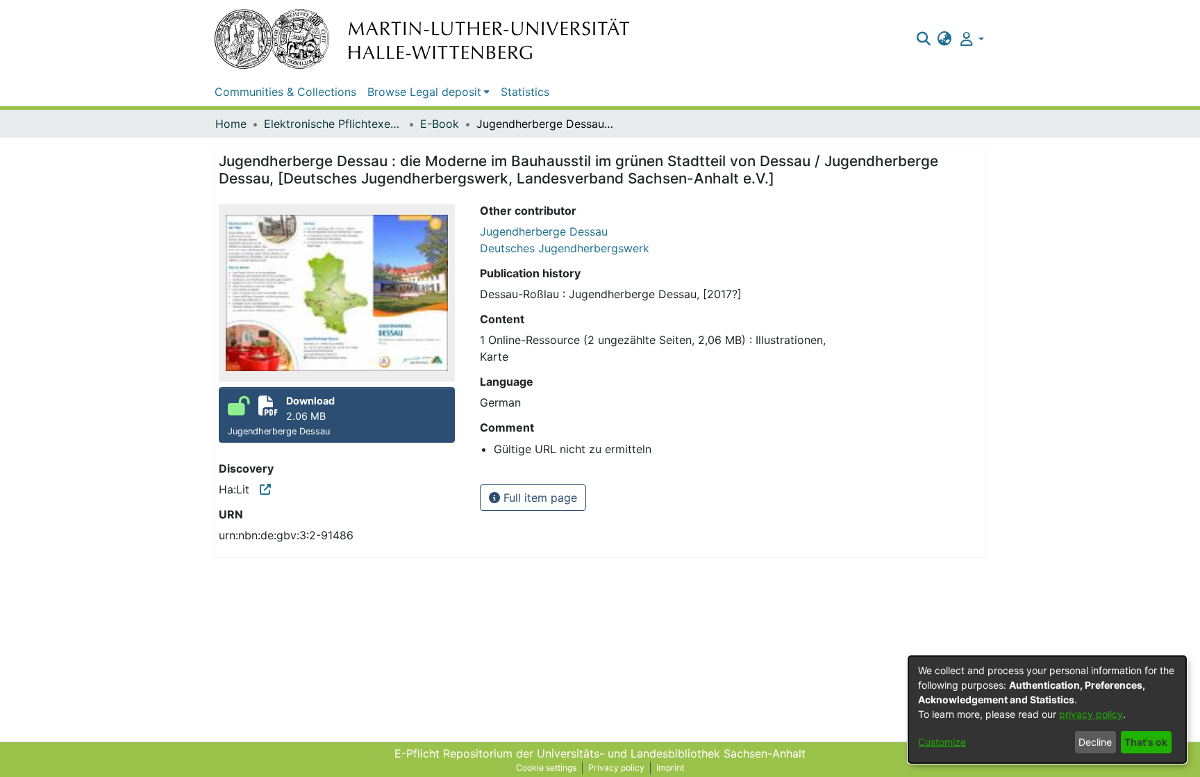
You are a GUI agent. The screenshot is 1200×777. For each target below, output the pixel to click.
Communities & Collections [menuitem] (285, 92)
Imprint (670, 767)
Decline (1095, 742)
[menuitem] (944, 39)
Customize (942, 742)
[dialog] (1047, 709)
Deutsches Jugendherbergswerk (564, 248)
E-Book (439, 124)
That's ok (1145, 742)
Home (231, 124)
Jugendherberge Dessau (544, 231)
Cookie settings (546, 767)
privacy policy (1091, 714)
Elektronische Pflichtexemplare (333, 124)
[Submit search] (923, 39)
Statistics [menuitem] (525, 92)
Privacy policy (616, 767)
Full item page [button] (538, 498)
